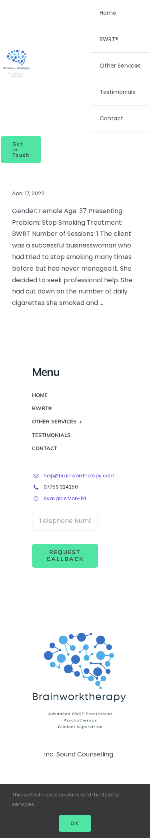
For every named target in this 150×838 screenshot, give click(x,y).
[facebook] (23, 621)
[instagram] (52, 621)
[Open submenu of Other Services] (136, 66)
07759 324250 (61, 486)
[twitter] (37, 621)
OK (75, 823)
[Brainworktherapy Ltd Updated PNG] (16, 50)
